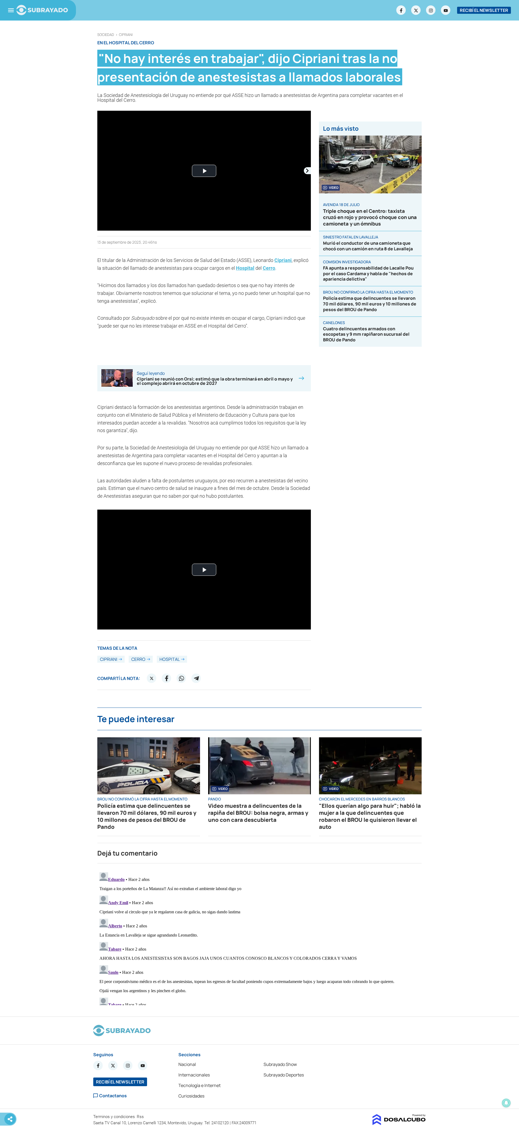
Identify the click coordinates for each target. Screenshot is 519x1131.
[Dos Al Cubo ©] (399, 1123)
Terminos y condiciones (114, 1116)
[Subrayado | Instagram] (431, 10)
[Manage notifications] (506, 1103)
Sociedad (105, 34)
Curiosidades (191, 1096)
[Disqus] (259, 937)
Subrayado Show (280, 1064)
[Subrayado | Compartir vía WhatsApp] (181, 678)
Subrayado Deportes (284, 1075)
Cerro (269, 268)
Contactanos (113, 1095)
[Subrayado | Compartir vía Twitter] (151, 678)
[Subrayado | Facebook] (401, 10)
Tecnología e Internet (199, 1085)
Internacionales (194, 1075)
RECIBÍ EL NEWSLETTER (484, 10)
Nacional (187, 1064)
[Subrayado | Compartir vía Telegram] (196, 678)
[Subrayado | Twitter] (416, 10)
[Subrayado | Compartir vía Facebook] (166, 678)
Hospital (245, 268)
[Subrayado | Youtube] (446, 10)
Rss (141, 1116)
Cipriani (126, 34)
